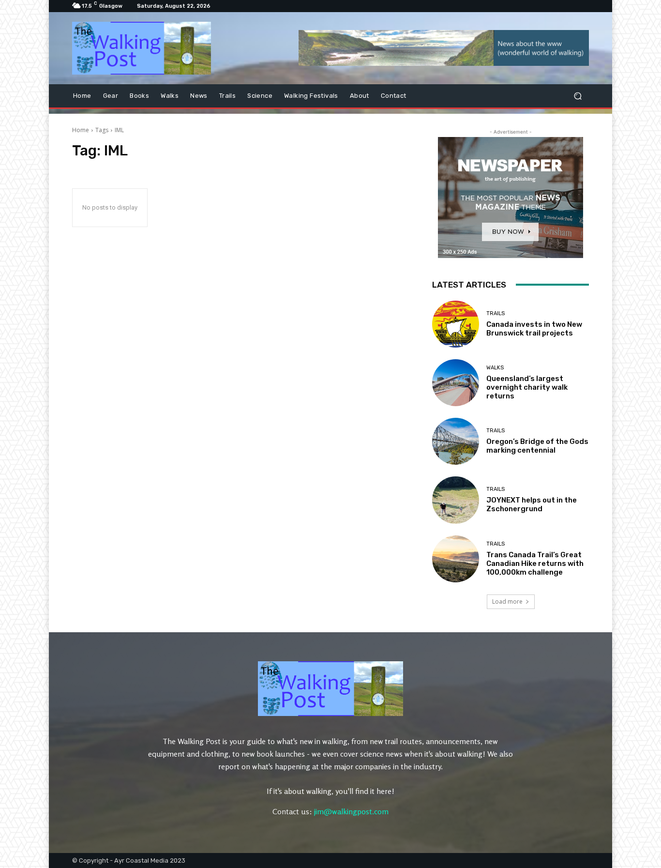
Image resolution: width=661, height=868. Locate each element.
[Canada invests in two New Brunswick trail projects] (455, 324)
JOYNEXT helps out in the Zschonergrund (531, 504)
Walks (495, 367)
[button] (577, 95)
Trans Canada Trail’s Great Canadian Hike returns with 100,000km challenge (535, 563)
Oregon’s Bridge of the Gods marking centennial (537, 446)
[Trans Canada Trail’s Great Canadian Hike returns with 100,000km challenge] (455, 558)
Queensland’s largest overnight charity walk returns (527, 387)
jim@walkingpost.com (351, 811)
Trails (495, 313)
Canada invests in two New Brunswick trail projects (534, 328)
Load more (507, 601)
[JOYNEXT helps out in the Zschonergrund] (455, 499)
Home (80, 130)
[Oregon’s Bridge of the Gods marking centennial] (455, 441)
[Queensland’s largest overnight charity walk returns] (455, 382)
